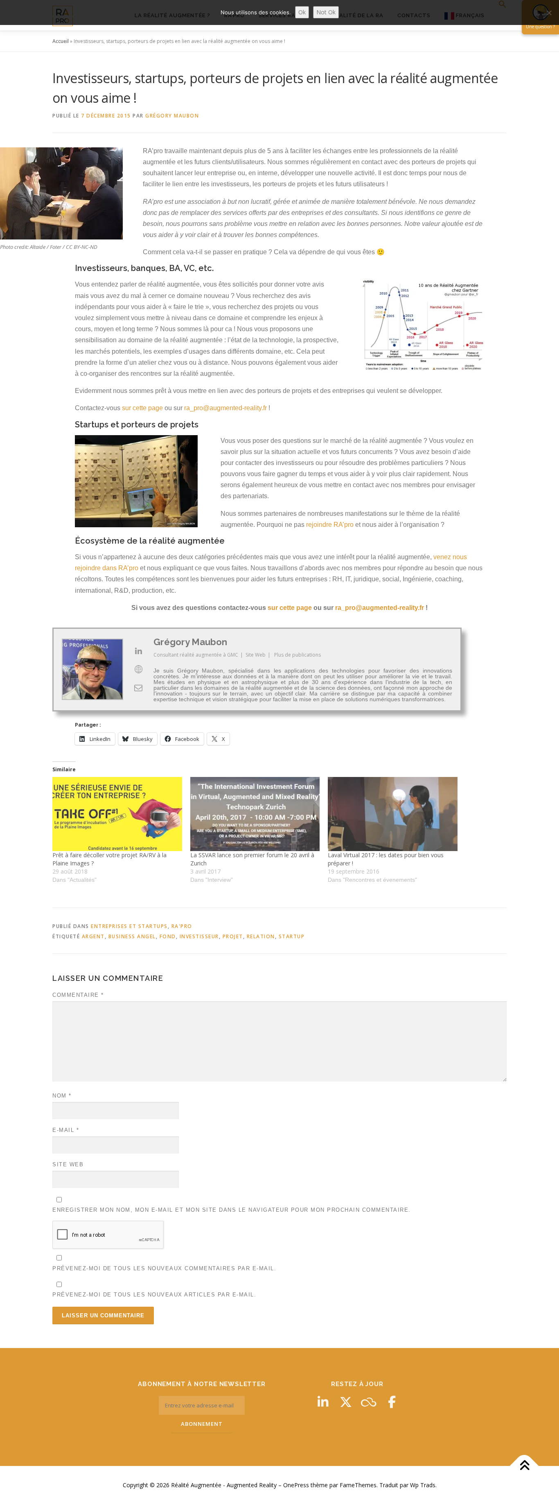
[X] (346, 1402)
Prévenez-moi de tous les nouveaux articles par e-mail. (154, 1295)
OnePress (296, 1485)
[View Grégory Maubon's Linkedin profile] (138, 651)
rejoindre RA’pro (330, 524)
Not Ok (326, 12)
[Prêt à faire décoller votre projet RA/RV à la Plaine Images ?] (117, 814)
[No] (549, 13)
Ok (302, 12)
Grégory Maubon (172, 115)
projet (233, 936)
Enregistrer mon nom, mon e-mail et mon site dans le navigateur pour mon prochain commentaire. (231, 1210)
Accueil (60, 41)
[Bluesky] (369, 1402)
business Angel (132, 936)
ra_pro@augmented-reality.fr (225, 407)
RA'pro (181, 926)
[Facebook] (391, 1402)
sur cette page (142, 407)
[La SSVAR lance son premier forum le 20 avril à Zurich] (255, 814)
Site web (67, 1164)
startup (292, 936)
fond (168, 936)
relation (261, 936)
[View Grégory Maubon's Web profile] (138, 669)
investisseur (199, 936)
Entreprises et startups (129, 926)
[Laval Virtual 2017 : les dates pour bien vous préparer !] (393, 814)
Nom (62, 1096)
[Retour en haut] (524, 1465)
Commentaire (78, 995)
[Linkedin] (323, 1402)
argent (93, 936)
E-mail (65, 1130)
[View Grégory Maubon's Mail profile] (138, 688)
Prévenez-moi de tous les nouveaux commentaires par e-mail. (164, 1268)
